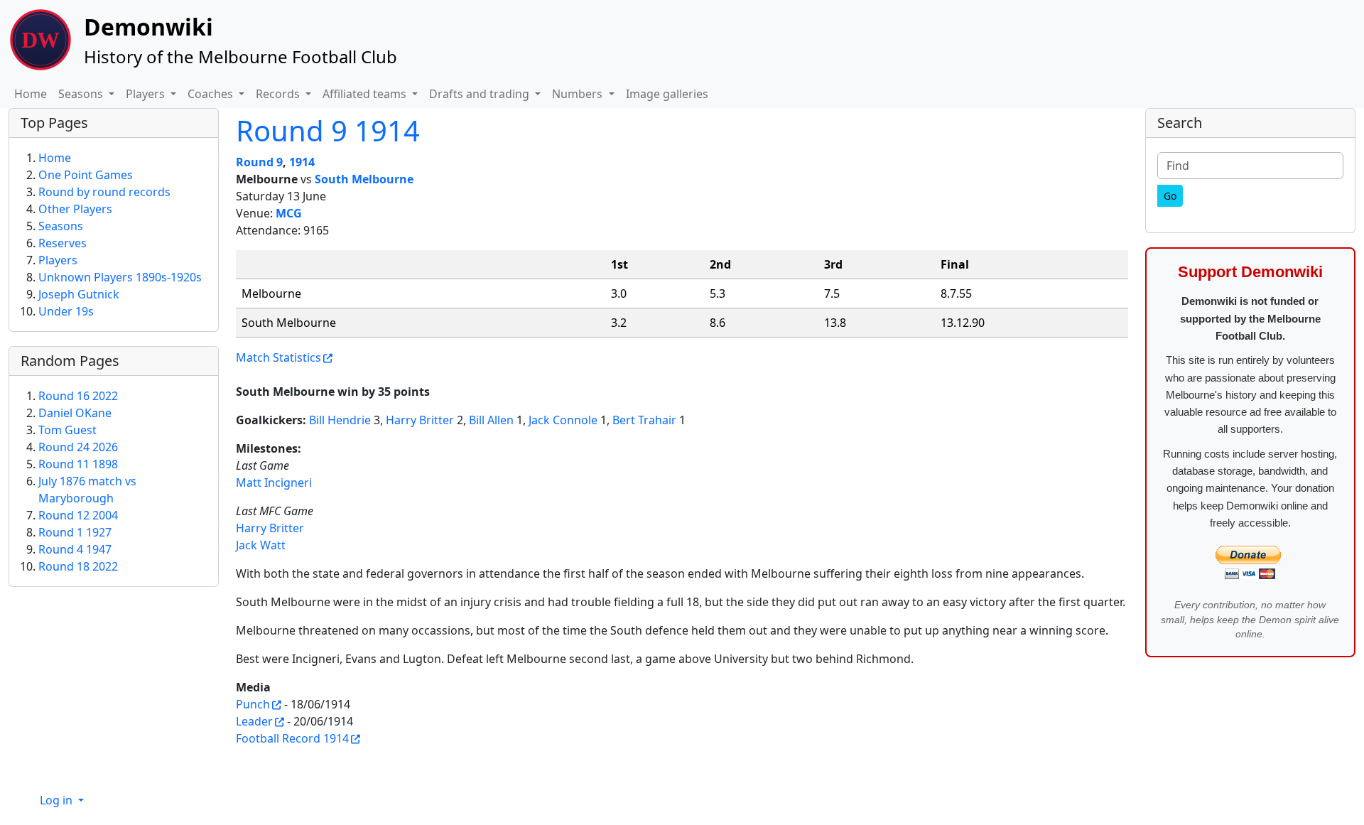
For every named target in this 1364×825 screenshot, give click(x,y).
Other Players (75, 209)
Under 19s (66, 311)
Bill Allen (491, 420)
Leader (254, 721)
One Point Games (85, 175)
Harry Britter (420, 420)
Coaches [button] (212, 94)
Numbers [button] (578, 94)
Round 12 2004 (78, 515)
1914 (302, 162)
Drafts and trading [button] (480, 94)
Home (30, 94)
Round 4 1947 (75, 549)
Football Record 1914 (292, 738)
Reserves (62, 243)
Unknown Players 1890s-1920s (120, 277)
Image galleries (667, 94)
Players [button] (147, 94)
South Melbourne (364, 179)
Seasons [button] (82, 94)
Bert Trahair (644, 420)
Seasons (60, 226)
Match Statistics (278, 357)
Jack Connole (563, 420)
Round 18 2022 (78, 566)
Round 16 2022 (78, 396)
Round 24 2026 (78, 447)
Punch (253, 704)
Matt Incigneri (274, 482)
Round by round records (104, 192)
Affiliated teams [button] (366, 94)
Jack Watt (261, 545)
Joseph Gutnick (78, 294)
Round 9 (259, 162)
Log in (57, 800)
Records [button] (279, 94)
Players (57, 260)
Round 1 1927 (75, 532)
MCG (289, 213)
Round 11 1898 (78, 464)
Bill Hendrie (340, 420)
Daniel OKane (75, 413)
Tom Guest (67, 430)
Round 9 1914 (328, 130)
